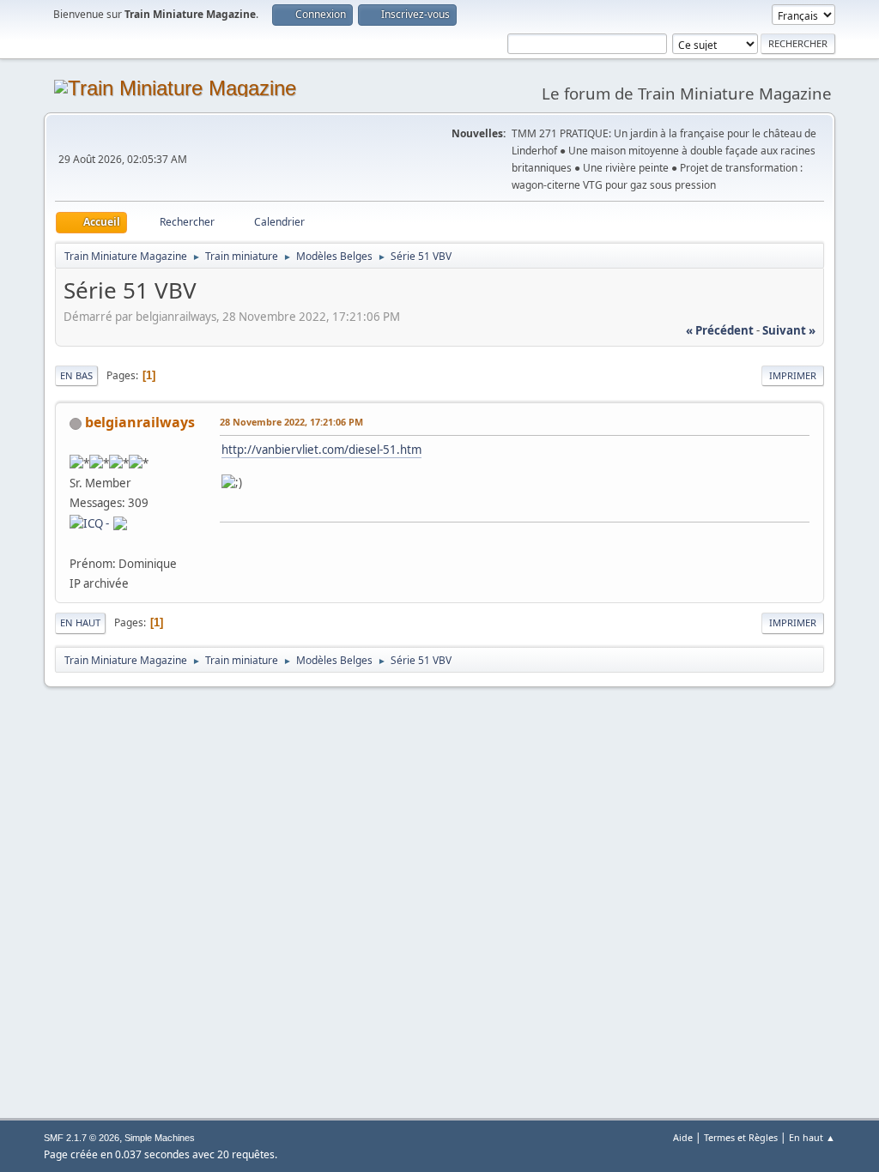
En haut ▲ (812, 1137)
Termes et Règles (741, 1137)
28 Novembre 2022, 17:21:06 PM (291, 421)
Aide (683, 1137)
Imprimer (792, 375)
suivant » (788, 330)
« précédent (720, 330)
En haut (80, 622)
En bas (76, 375)
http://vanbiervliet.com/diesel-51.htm (321, 449)
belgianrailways (140, 422)
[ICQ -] (89, 522)
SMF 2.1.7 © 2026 (81, 1138)
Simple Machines (159, 1138)
